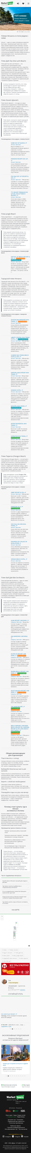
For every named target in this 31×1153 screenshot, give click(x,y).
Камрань (13, 622)
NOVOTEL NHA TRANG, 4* (19, 406)
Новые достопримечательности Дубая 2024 (15, 1064)
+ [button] (2, 917)
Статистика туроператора (16, 1123)
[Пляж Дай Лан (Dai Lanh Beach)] (17, 925)
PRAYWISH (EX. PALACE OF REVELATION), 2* (19, 542)
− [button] (2, 919)
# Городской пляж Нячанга (9, 958)
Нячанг (13, 144)
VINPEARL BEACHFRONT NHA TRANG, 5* (20, 373)
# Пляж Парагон (23, 958)
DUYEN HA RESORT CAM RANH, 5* (18, 654)
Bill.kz (13, 1143)
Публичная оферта (15, 1125)
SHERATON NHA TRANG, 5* (19, 436)
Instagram (8, 1136)
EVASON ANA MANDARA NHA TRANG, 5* (20, 320)
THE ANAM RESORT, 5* (18, 707)
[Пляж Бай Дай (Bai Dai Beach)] (14, 937)
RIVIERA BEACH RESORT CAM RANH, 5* (20, 672)
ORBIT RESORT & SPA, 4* (18, 492)
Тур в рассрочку (23, 1129)
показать (22, 990)
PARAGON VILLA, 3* (17, 507)
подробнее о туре (6, 1026)
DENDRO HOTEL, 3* (17, 390)
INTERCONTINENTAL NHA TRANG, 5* (19, 424)
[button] (10, 1029)
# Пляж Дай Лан (18, 953)
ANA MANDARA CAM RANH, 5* (19, 637)
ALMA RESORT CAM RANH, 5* (20, 620)
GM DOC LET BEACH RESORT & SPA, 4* (20, 257)
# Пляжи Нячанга (13, 950)
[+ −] (15, 931)
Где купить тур (12, 1119)
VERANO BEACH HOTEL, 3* (19, 559)
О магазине (20, 1119)
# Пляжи (4, 950)
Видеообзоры (21, 1117)
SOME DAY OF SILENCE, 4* (19, 143)
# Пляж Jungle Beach (17, 955)
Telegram (17, 1136)
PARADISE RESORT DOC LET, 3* (19, 159)
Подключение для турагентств (16, 1121)
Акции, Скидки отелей (19, 1115)
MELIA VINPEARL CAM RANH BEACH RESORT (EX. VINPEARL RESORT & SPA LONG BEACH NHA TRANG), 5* (20, 728)
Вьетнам (18, 144)
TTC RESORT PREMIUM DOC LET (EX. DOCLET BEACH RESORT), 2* (19, 193)
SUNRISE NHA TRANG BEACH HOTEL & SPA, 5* (20, 356)
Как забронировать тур (11, 1129)
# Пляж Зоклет (6, 955)
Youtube (25, 1136)
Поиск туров (9, 1115)
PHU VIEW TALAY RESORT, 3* (9, 1014)
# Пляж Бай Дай (6, 961)
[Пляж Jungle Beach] (15, 931)
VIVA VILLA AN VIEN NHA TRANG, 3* (18, 525)
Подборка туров (12, 1117)
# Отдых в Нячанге (7, 953)
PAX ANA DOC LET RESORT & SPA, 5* (19, 177)
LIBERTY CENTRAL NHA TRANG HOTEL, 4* (20, 338)
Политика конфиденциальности (16, 1127)
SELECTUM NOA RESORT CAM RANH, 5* (20, 691)
